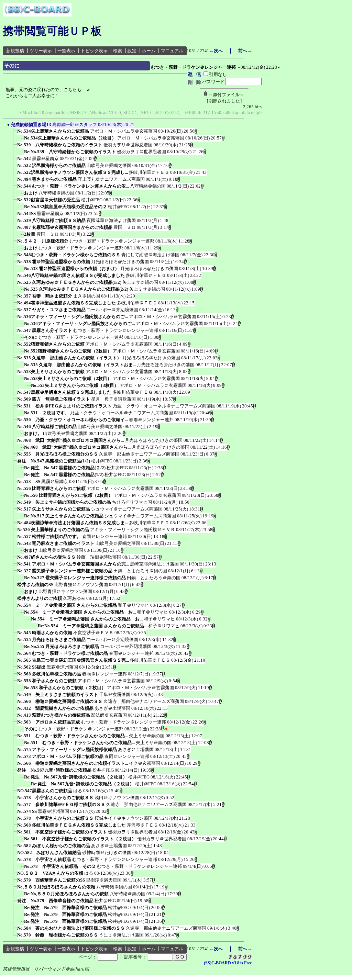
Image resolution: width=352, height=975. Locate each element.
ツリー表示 (41, 50)
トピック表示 (94, 50)
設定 (132, 50)
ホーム (148, 50)
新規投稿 (15, 50)
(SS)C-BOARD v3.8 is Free (228, 963)
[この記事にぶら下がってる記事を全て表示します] (13, 133)
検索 (117, 50)
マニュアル (172, 50)
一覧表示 (66, 50)
